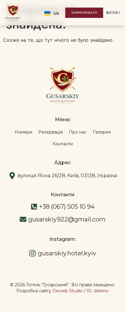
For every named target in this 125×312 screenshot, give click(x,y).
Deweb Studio (67, 291)
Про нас (78, 132)
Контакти (62, 144)
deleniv (101, 291)
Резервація (50, 132)
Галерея (102, 132)
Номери (23, 132)
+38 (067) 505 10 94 (67, 206)
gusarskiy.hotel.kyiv (67, 253)
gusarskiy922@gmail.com (67, 219)
